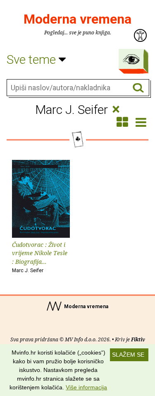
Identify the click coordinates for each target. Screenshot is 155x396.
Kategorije (131, 59)
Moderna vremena (77, 19)
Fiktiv (138, 339)
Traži (138, 88)
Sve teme (33, 59)
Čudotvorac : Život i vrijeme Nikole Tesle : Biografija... (39, 257)
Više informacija (86, 387)
